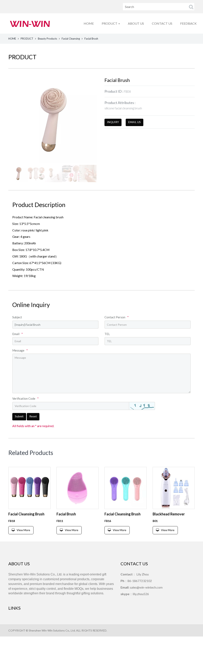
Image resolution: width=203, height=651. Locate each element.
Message (20, 350)
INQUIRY (113, 122)
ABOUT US (136, 23)
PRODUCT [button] (110, 23)
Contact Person (116, 317)
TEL (107, 334)
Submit (19, 416)
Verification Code (25, 398)
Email (17, 334)
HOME (89, 23)
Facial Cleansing (71, 38)
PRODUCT (27, 38)
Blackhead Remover (169, 514)
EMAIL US (134, 122)
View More (23, 530)
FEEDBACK (188, 23)
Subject (17, 317)
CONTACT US (162, 23)
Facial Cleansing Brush (26, 514)
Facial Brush (66, 514)
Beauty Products (47, 38)
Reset (33, 416)
